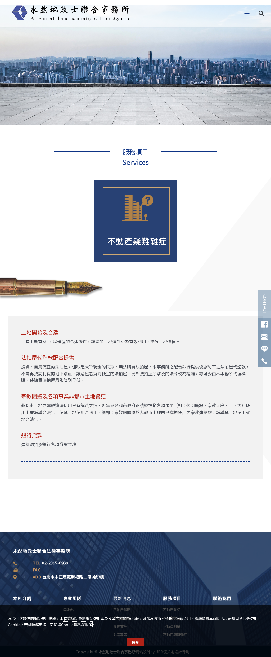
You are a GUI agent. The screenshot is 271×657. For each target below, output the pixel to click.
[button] (246, 13)
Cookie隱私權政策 (76, 624)
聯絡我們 (222, 598)
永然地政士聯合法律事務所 (41, 550)
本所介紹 (22, 598)
